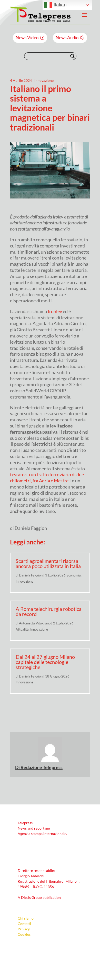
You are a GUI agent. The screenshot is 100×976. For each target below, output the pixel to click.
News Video (27, 37)
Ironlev (55, 311)
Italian (59, 4)
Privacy (24, 929)
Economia (73, 575)
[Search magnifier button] (72, 56)
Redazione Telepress (42, 767)
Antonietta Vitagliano (35, 623)
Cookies (24, 934)
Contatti (24, 923)
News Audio (67, 37)
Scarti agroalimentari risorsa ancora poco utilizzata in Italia (48, 563)
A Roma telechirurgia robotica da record (49, 611)
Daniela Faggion (31, 575)
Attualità (22, 629)
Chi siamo (26, 918)
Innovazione (44, 80)
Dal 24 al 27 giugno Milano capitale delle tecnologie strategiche (45, 662)
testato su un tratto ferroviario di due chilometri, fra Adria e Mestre (47, 477)
